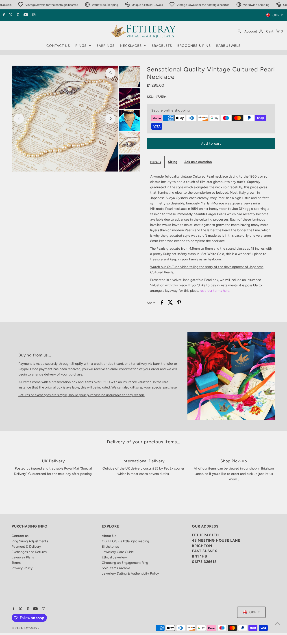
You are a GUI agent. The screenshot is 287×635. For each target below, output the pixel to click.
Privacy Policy (22, 568)
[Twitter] (10, 15)
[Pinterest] (17, 15)
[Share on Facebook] (162, 303)
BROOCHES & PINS (194, 46)
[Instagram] (33, 15)
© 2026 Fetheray (25, 628)
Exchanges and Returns (29, 552)
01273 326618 (204, 562)
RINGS (81, 46)
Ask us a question (198, 162)
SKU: (150, 97)
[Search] (239, 31)
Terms (16, 563)
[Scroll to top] (277, 623)
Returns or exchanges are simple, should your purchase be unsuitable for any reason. (81, 395)
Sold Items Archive (116, 568)
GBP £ (277, 15)
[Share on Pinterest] (179, 303)
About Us (109, 536)
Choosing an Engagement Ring (125, 563)
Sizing (172, 162)
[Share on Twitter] (170, 303)
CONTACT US (58, 46)
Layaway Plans (23, 557)
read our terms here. (215, 291)
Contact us (20, 536)
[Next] (110, 119)
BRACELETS (162, 46)
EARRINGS (105, 46)
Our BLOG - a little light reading (125, 541)
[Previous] (19, 119)
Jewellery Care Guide (118, 552)
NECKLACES (131, 46)
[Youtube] (25, 15)
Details (155, 162)
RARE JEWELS (228, 46)
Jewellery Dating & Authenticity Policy (130, 573)
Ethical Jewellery (114, 557)
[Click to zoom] (110, 73)
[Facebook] (3, 15)
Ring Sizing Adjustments (30, 541)
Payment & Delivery (26, 547)
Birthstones (110, 547)
